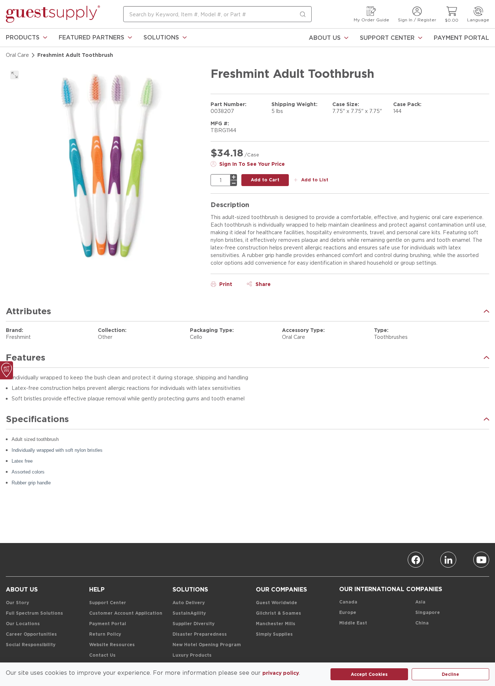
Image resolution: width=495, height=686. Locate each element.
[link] (26, 38)
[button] (26, 38)
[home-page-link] (53, 14)
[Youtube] (481, 560)
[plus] (233, 177)
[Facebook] (416, 560)
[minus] (233, 183)
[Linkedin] (448, 560)
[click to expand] (14, 75)
